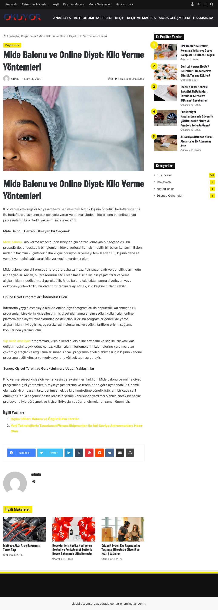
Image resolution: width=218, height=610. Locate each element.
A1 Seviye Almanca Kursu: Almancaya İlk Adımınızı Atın (197, 141)
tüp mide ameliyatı (17, 341)
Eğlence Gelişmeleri (169, 195)
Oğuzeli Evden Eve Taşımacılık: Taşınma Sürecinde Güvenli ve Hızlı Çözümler (121, 549)
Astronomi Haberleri (35, 4)
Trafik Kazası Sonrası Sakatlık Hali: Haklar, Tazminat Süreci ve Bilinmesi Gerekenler (194, 94)
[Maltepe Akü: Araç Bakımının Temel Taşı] (24, 529)
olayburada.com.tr (106, 603)
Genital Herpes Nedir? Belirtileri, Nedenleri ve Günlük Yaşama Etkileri (196, 71)
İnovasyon (163, 182)
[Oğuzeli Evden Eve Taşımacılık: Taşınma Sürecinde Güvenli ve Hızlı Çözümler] (123, 529)
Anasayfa (11, 4)
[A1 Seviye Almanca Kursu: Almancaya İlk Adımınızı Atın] (165, 143)
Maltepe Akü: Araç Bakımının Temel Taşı (21, 547)
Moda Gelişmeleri (100, 4)
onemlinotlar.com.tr (133, 603)
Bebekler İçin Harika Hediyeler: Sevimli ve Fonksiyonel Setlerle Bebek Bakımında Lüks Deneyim (72, 549)
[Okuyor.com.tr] (22, 18)
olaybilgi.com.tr (82, 603)
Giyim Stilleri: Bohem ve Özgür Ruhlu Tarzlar (45, 419)
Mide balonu (12, 242)
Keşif (56, 4)
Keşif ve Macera (73, 4)
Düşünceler (28, 36)
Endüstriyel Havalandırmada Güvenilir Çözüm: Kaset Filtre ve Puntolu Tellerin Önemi (197, 119)
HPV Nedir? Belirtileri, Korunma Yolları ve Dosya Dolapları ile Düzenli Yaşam (198, 50)
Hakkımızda (123, 4)
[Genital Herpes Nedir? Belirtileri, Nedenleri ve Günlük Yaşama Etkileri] (165, 72)
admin (15, 78)
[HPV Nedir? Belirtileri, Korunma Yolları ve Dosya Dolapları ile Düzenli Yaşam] (165, 52)
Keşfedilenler (165, 188)
